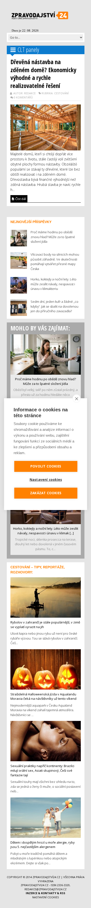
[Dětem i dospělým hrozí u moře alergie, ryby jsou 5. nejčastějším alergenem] (45, 817)
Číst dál (20, 199)
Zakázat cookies (45, 493)
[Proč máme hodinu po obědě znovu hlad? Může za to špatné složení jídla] (45, 354)
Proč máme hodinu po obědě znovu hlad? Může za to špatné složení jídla (45, 381)
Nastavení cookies (45, 897)
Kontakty (48, 893)
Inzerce (31, 893)
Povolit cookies (45, 466)
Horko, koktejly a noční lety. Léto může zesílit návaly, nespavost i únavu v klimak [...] (45, 530)
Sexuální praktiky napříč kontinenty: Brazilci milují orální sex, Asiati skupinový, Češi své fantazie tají (42, 770)
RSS (62, 893)
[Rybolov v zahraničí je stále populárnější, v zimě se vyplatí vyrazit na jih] (45, 597)
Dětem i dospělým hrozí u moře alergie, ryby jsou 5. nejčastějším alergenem (42, 844)
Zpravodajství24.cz (46, 877)
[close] (77, 398)
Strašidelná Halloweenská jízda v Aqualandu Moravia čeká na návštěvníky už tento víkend (43, 696)
